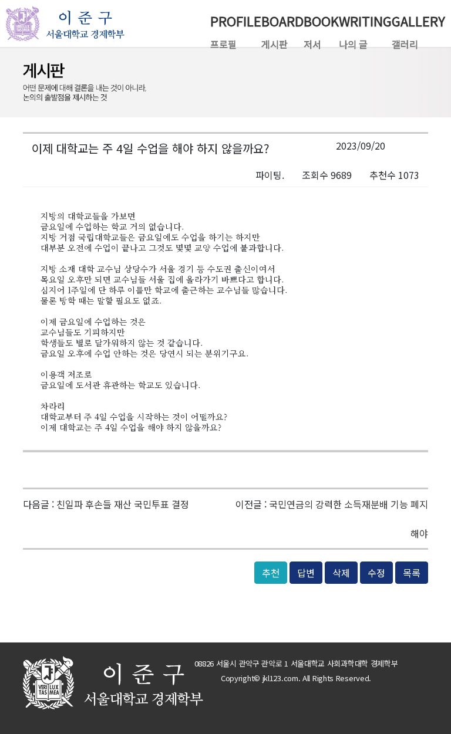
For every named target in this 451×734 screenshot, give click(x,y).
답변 (306, 573)
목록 (411, 573)
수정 (376, 573)
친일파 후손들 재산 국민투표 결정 (122, 504)
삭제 (341, 573)
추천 (271, 573)
